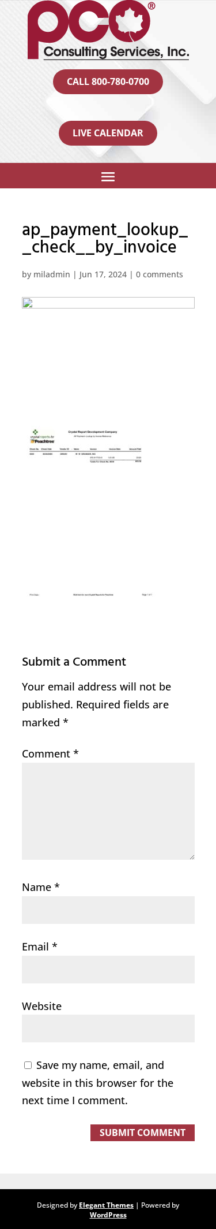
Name (41, 887)
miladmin (51, 274)
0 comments (159, 274)
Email (40, 946)
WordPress (108, 1215)
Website (42, 1006)
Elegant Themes (106, 1205)
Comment (50, 753)
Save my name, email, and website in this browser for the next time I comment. (97, 1082)
